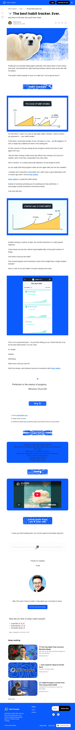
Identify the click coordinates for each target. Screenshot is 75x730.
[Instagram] (58, 714)
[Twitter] (53, 714)
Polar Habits (33, 174)
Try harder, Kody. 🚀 (18, 628)
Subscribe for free (63, 2)
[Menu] (72, 2)
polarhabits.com (22, 415)
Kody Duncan (17, 22)
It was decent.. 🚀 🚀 (18, 625)
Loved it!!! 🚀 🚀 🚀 (18, 623)
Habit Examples (12, 9)
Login (52, 2)
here (25, 421)
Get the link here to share (37, 607)
